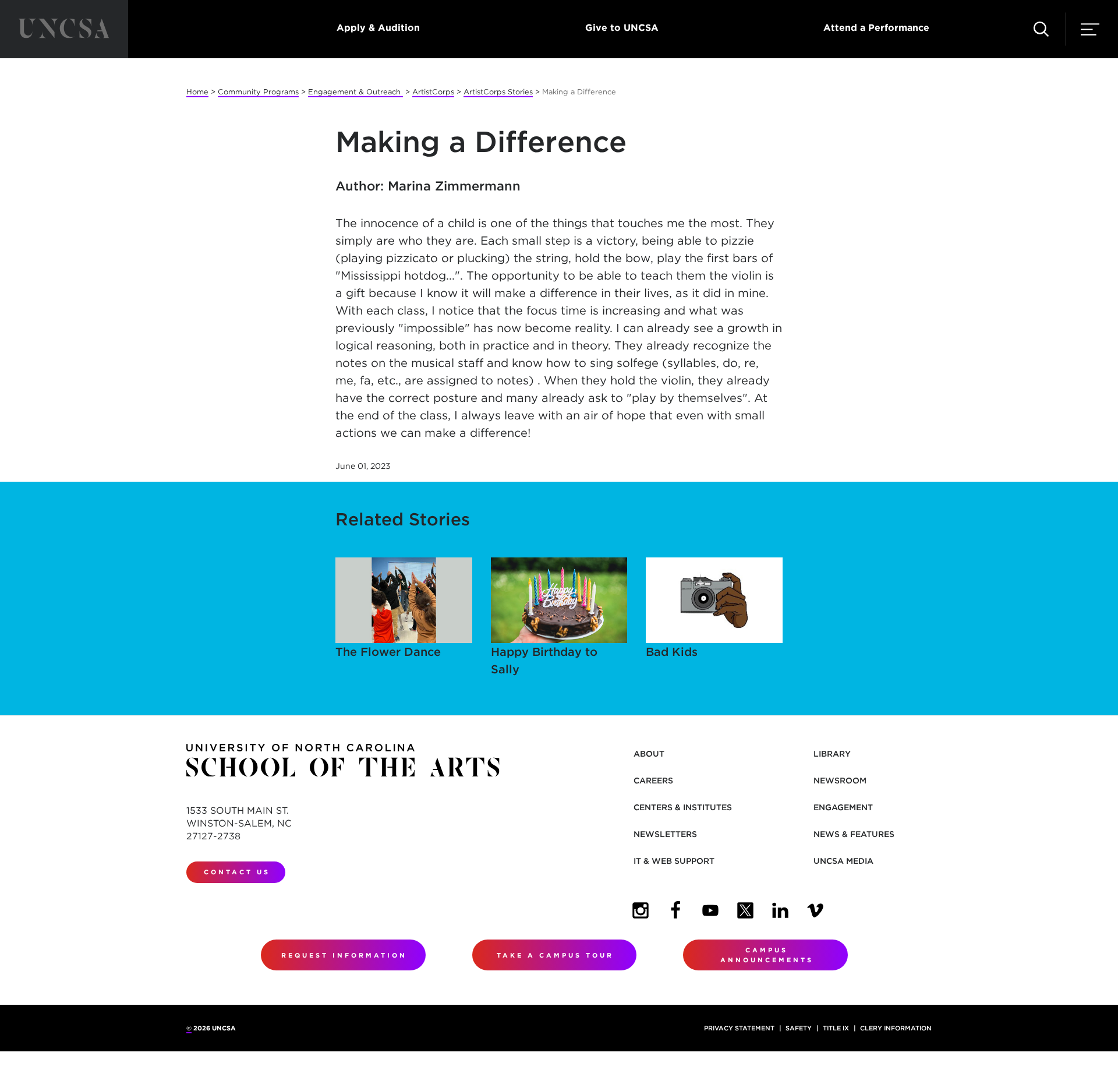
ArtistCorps (433, 91)
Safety (799, 1028)
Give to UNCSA (622, 27)
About (649, 753)
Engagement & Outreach (355, 91)
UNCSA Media (843, 861)
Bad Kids (672, 652)
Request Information (344, 955)
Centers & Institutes (683, 807)
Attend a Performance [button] (876, 27)
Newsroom (839, 780)
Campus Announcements (766, 955)
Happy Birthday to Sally (544, 660)
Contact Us (237, 872)
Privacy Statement (739, 1028)
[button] (1041, 29)
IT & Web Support (674, 861)
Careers (653, 780)
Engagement (843, 807)
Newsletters (665, 834)
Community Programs (258, 91)
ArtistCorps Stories (498, 91)
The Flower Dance (388, 652)
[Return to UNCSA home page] (64, 29)
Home (197, 91)
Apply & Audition (378, 27)
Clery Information (896, 1028)
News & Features (853, 834)
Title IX (836, 1028)
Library (832, 753)
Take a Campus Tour (555, 955)
